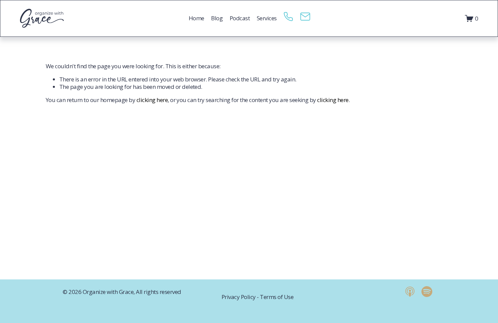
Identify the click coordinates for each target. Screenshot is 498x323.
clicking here (152, 100)
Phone (288, 18)
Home (196, 18)
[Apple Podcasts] (409, 291)
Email (305, 18)
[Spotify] (426, 291)
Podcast (240, 18)
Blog (217, 18)
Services (267, 18)
